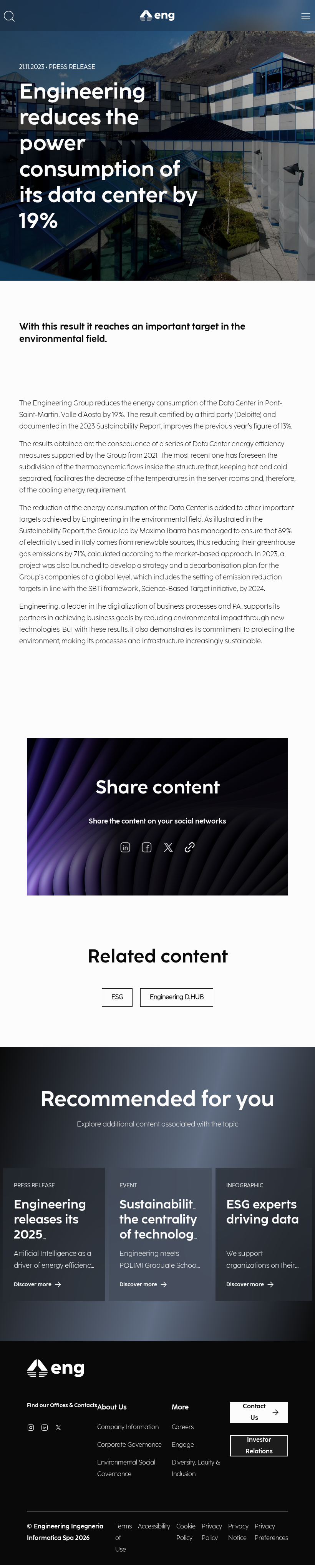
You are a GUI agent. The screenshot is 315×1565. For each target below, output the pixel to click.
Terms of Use (123, 1538)
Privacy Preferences (271, 1532)
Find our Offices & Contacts (62, 1405)
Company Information (128, 1427)
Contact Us (254, 1412)
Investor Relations (259, 1445)
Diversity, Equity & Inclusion (196, 1468)
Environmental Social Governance (126, 1468)
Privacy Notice (238, 1532)
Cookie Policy (186, 1532)
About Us (112, 1407)
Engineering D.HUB (177, 997)
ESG (117, 997)
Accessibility (154, 1526)
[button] (9, 15)
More (180, 1407)
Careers (183, 1427)
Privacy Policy (212, 1532)
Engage (183, 1445)
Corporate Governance (129, 1445)
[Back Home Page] (157, 15)
